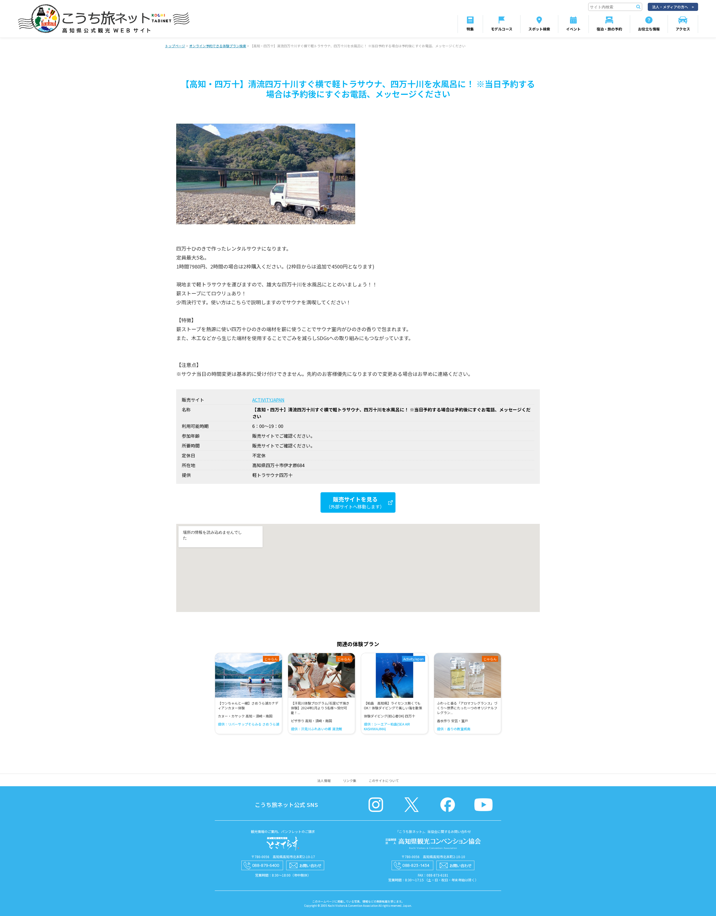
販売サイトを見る (355, 502)
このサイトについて (384, 780)
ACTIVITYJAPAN (268, 399)
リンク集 (349, 780)
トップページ (175, 45)
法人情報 (324, 780)
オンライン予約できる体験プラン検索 (217, 45)
